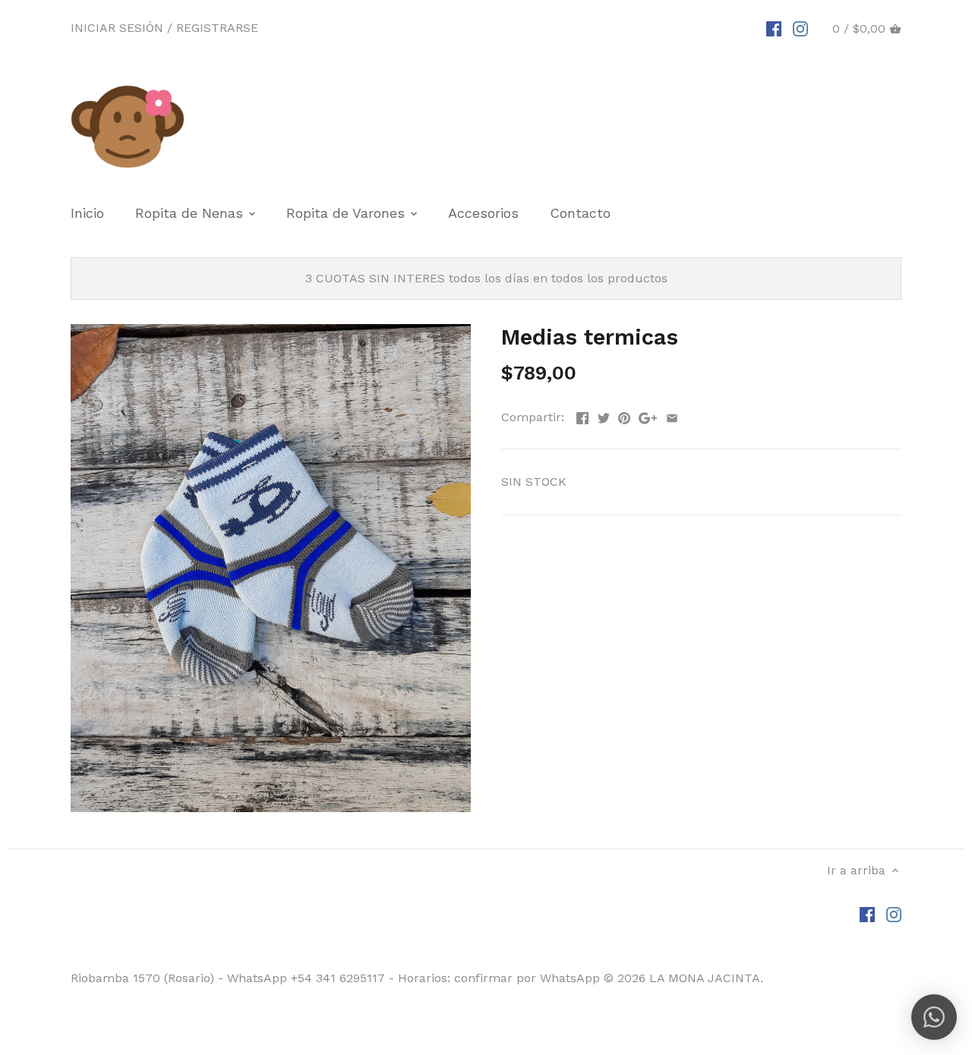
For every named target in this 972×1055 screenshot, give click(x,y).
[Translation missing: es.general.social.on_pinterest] (624, 415)
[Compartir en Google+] (648, 415)
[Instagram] (800, 28)
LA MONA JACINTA (704, 978)
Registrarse (217, 27)
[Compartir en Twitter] (604, 415)
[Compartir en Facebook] (582, 415)
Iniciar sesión (117, 27)
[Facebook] (773, 28)
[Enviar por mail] (672, 415)
